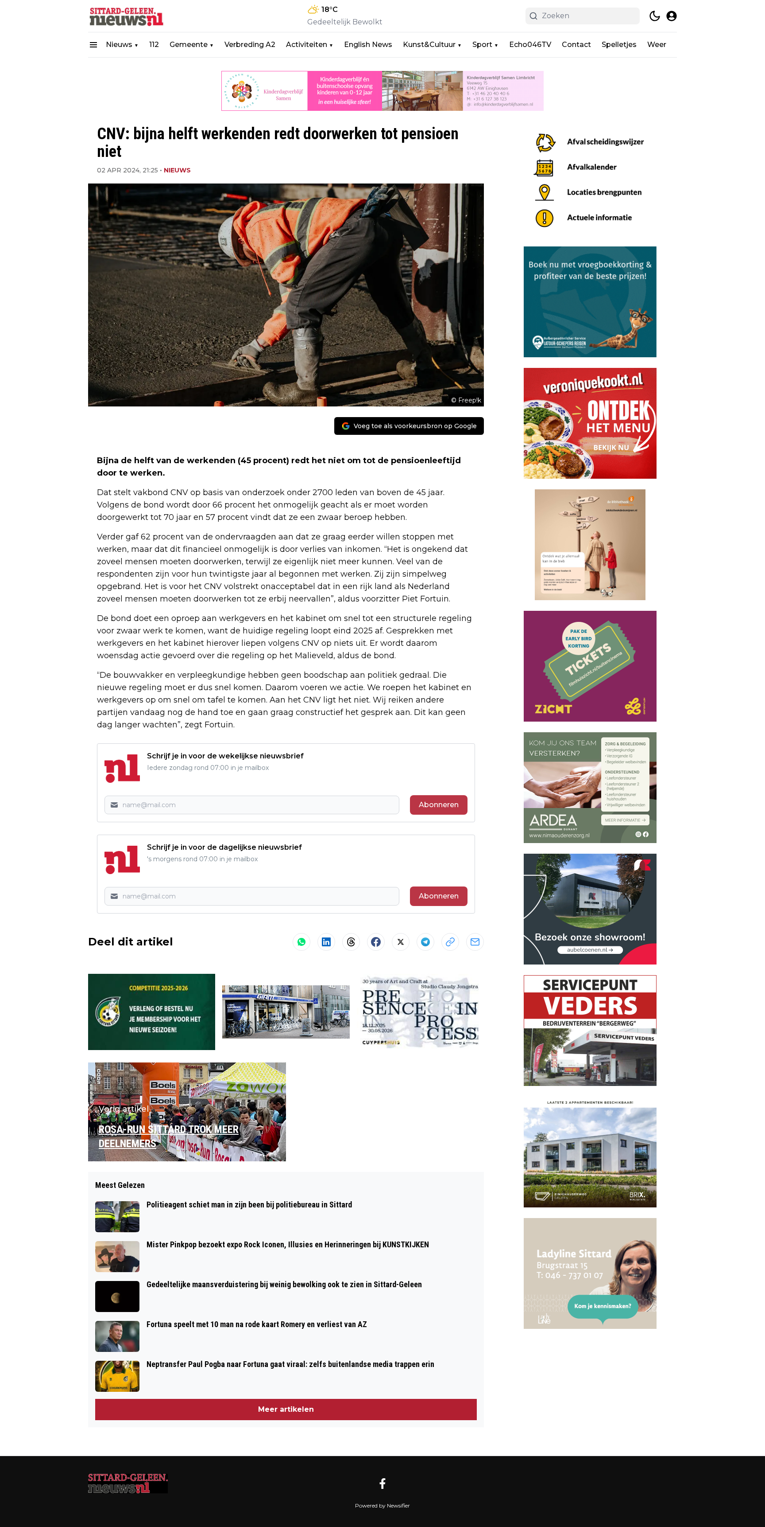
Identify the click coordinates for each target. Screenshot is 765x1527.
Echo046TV (530, 44)
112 (154, 44)
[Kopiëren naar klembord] (450, 942)
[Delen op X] (401, 942)
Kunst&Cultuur (429, 44)
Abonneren (439, 805)
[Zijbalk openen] (93, 44)
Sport (482, 44)
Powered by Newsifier (382, 1505)
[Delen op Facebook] (376, 942)
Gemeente (189, 44)
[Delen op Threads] (351, 942)
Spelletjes (619, 44)
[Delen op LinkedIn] (326, 942)
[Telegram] (425, 942)
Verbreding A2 (249, 44)
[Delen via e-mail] (475, 942)
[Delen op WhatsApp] (301, 942)
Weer (656, 44)
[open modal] (671, 16)
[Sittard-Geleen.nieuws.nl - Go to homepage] (128, 1483)
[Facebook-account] (382, 1483)
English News (368, 44)
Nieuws (119, 44)
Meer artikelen (286, 1409)
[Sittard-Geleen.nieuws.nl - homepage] (128, 16)
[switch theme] (655, 16)
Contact (576, 44)
